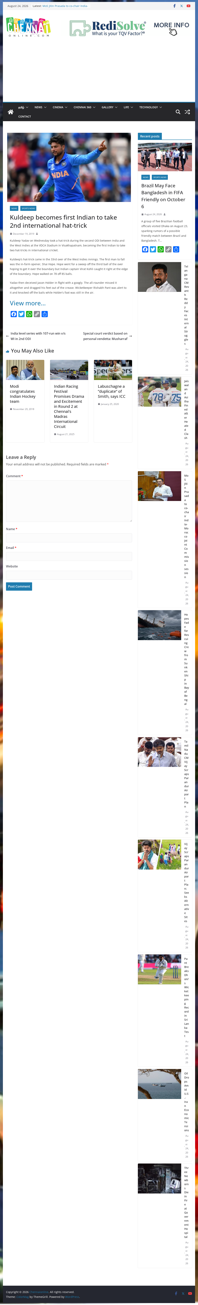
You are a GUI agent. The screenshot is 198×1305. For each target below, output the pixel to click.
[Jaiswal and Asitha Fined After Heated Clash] (159, 423)
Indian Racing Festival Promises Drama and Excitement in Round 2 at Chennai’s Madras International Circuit (69, 406)
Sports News (28, 208)
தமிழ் (21, 107)
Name (11, 529)
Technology (148, 107)
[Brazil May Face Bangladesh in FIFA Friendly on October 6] (165, 157)
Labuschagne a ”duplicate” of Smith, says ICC (111, 391)
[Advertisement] (99, 73)
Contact (24, 116)
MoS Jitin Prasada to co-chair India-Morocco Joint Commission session (65, 8)
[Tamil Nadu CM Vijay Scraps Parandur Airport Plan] (159, 787)
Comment (14, 476)
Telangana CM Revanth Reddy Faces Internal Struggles (186, 305)
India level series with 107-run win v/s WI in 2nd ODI (38, 336)
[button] (26, 107)
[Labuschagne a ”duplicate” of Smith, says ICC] (113, 362)
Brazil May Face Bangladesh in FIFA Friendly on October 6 (163, 196)
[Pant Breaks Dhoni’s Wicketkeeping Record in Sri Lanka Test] (159, 1010)
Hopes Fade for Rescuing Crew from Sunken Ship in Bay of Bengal (186, 659)
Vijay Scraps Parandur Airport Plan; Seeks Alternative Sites (186, 882)
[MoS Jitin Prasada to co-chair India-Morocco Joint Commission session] (159, 539)
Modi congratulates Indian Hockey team (22, 394)
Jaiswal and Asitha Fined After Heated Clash (186, 409)
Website (12, 566)
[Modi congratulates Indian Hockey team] (25, 362)
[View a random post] (187, 112)
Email (11, 548)
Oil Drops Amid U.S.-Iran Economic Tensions (186, 1102)
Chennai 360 (82, 107)
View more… (28, 303)
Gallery (107, 107)
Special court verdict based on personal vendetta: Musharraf (105, 336)
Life (126, 107)
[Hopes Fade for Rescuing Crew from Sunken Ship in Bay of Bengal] (159, 672)
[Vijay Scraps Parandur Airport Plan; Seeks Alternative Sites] (159, 896)
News (38, 107)
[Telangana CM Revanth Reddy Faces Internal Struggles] (159, 318)
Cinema (58, 107)
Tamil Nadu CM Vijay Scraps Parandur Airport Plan (186, 774)
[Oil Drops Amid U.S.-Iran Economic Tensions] (159, 1115)
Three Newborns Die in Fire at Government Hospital (186, 1202)
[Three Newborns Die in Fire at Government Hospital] (159, 1216)
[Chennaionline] (10, 112)
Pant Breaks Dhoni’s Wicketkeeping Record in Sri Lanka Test (186, 997)
